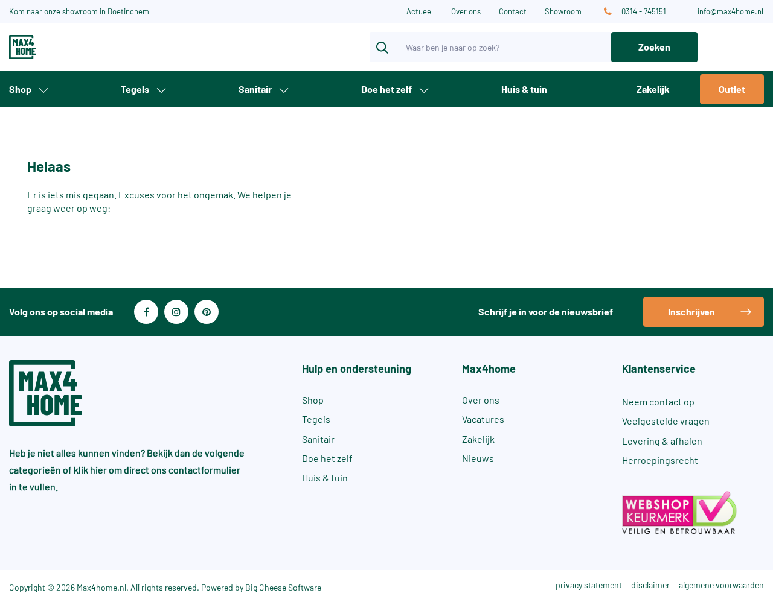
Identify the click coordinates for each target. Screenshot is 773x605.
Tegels (135, 89)
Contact (513, 11)
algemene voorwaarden (721, 585)
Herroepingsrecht (660, 460)
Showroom (563, 11)
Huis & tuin (524, 89)
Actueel (419, 11)
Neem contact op (658, 401)
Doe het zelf (386, 89)
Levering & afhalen (662, 440)
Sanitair (255, 89)
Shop (20, 89)
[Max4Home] (64, 47)
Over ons (466, 11)
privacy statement (589, 585)
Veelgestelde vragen (666, 420)
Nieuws (478, 458)
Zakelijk (653, 89)
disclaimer (650, 585)
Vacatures (483, 419)
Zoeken (654, 46)
